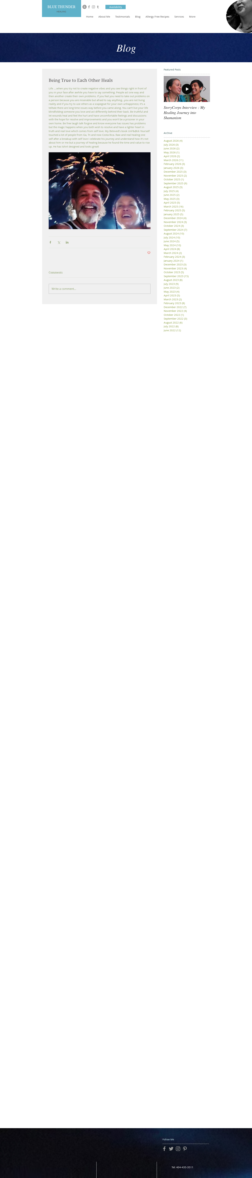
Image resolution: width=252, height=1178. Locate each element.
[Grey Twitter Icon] (171, 1149)
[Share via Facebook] (50, 242)
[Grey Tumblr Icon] (98, 7)
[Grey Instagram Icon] (93, 7)
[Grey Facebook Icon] (89, 7)
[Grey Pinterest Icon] (185, 1149)
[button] (115, 7)
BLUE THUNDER (61, 7)
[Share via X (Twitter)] (58, 242)
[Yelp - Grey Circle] (84, 7)
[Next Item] (204, 89)
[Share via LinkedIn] (67, 242)
